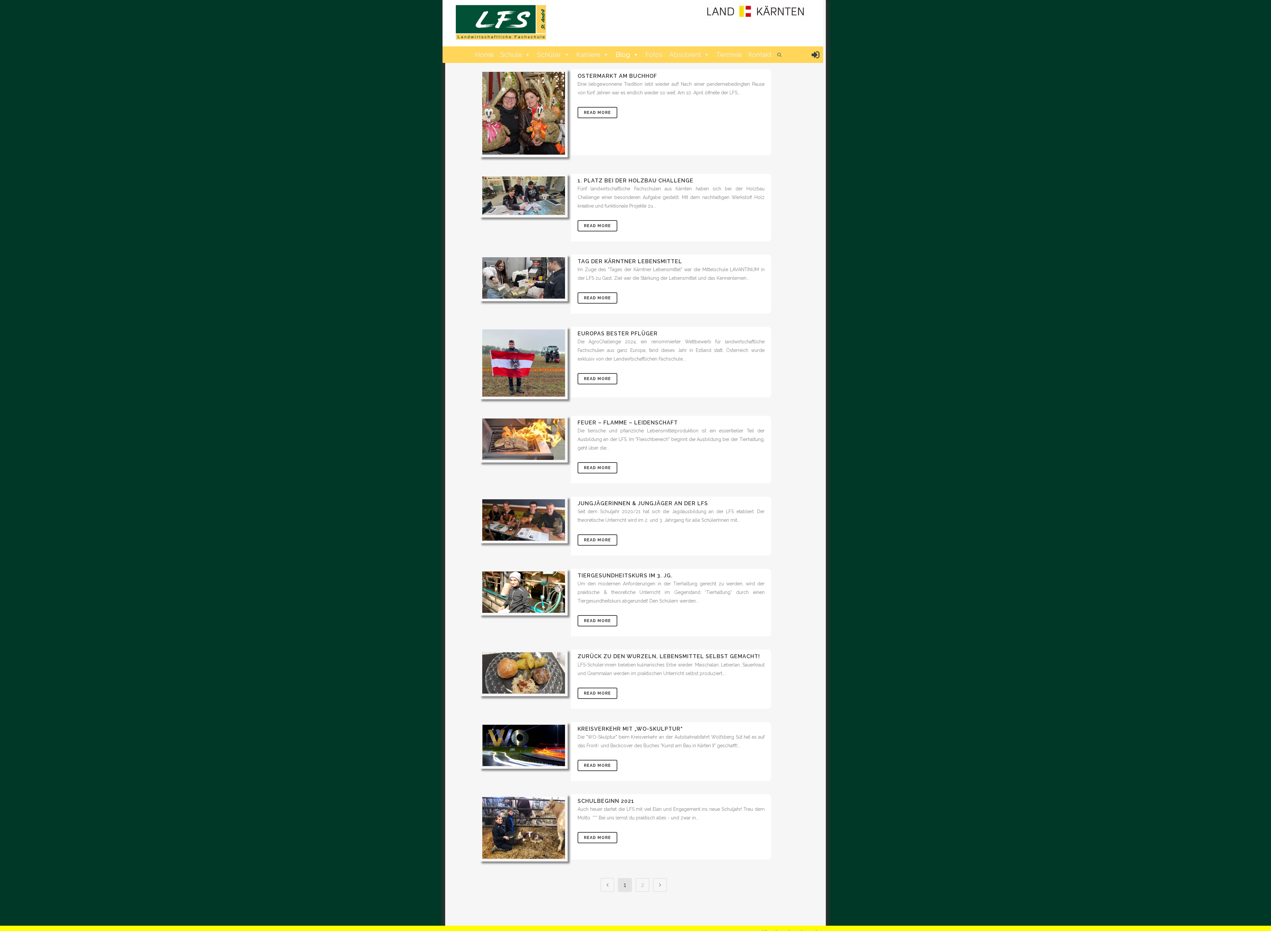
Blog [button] (623, 55)
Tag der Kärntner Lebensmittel (630, 261)
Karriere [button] (588, 55)
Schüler (549, 55)
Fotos (654, 55)
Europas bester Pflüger (618, 333)
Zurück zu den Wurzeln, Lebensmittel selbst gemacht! (669, 656)
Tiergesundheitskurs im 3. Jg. (625, 575)
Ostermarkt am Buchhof (617, 76)
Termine (729, 55)
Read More (597, 112)
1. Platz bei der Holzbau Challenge (635, 180)
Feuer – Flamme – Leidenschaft (628, 422)
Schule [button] (511, 55)
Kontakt (760, 55)
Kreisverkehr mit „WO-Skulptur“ (630, 729)
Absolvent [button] (685, 55)
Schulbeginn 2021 (606, 801)
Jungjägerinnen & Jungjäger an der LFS (643, 503)
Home (484, 55)
